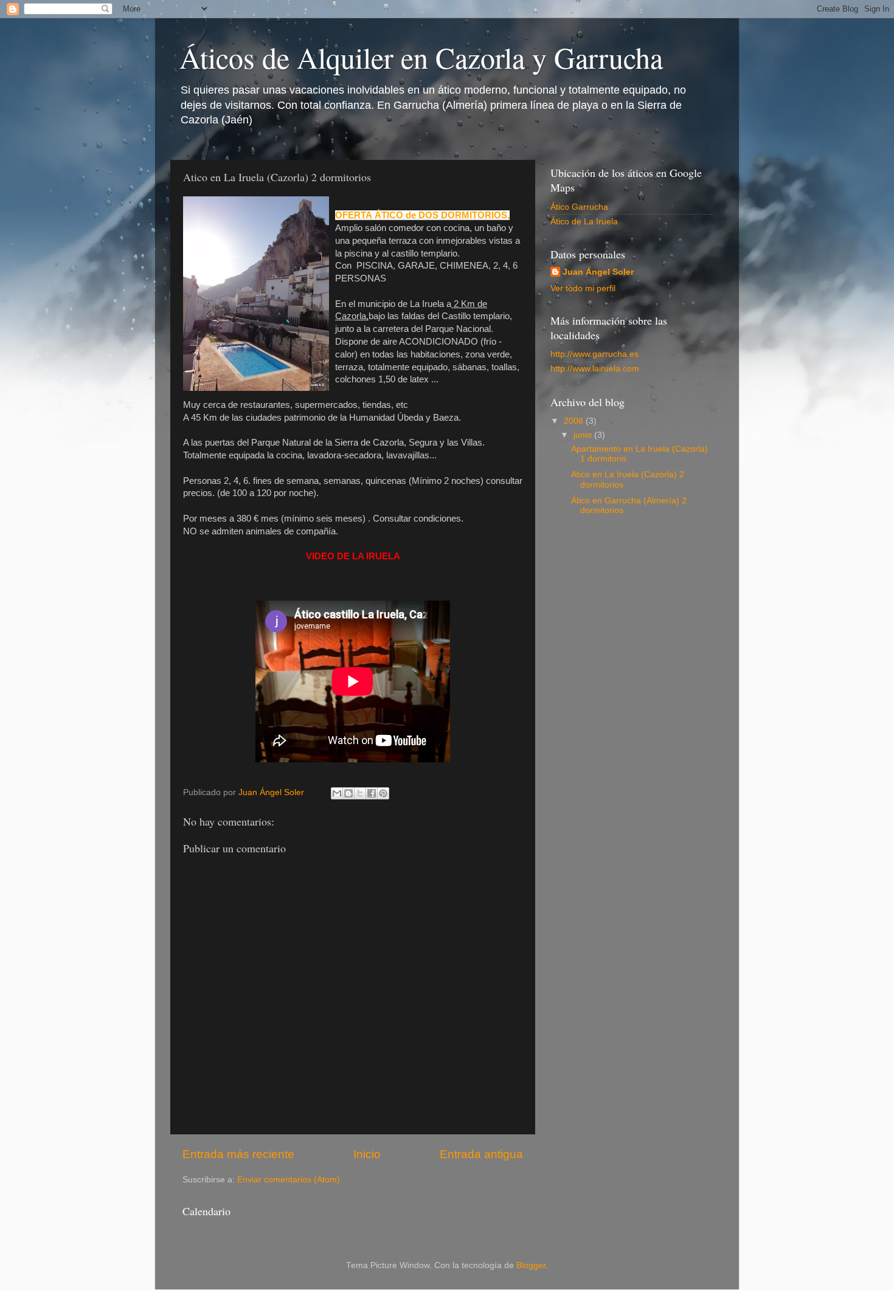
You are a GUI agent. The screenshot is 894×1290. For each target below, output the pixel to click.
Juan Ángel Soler (598, 272)
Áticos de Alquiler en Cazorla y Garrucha (421, 57)
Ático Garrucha (579, 207)
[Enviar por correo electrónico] (337, 793)
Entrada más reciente (238, 1154)
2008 (575, 421)
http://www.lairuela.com (594, 368)
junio (583, 435)
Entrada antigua (481, 1154)
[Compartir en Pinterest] (383, 793)
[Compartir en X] (360, 793)
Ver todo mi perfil (582, 288)
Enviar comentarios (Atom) (288, 1179)
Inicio (367, 1154)
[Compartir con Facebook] (372, 793)
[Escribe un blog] (348, 793)
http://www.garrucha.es (594, 354)
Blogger (531, 1265)
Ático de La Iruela (584, 221)
